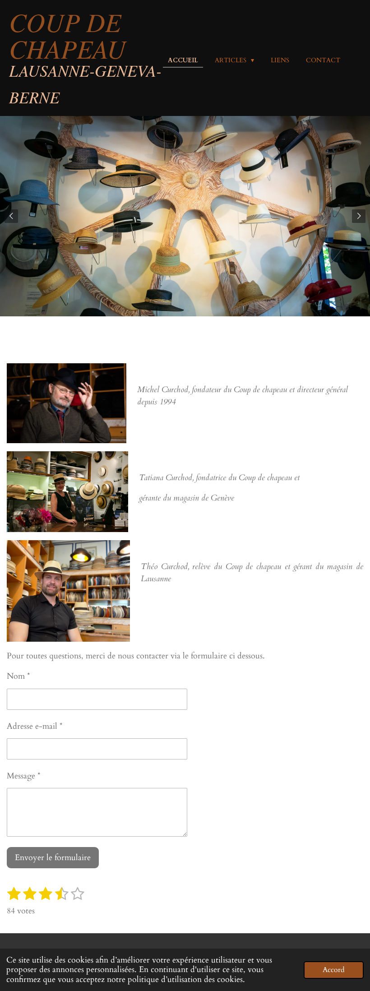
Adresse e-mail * (35, 726)
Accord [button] (334, 970)
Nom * (18, 676)
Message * (24, 776)
